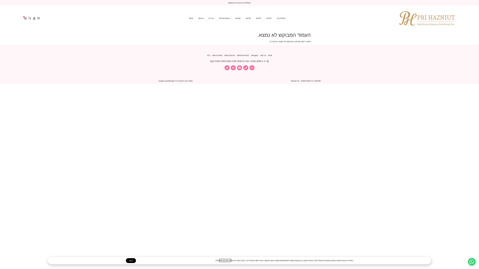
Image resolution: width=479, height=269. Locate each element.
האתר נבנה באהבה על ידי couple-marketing (175, 81)
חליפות (258, 18)
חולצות (248, 18)
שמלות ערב (281, 18)
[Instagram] (233, 67)
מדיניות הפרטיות (225, 260)
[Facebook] (239, 67)
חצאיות (238, 18)
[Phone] (245, 67)
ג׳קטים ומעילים (224, 18)
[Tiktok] (227, 67)
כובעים (201, 18)
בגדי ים (211, 18)
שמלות (269, 18)
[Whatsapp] (251, 67)
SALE (191, 18)
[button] (472, 262)
